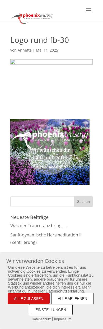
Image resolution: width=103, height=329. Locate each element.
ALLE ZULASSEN (28, 298)
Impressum (62, 319)
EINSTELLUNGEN (50, 310)
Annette (25, 50)
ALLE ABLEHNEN (72, 298)
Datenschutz (41, 319)
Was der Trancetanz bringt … (39, 226)
